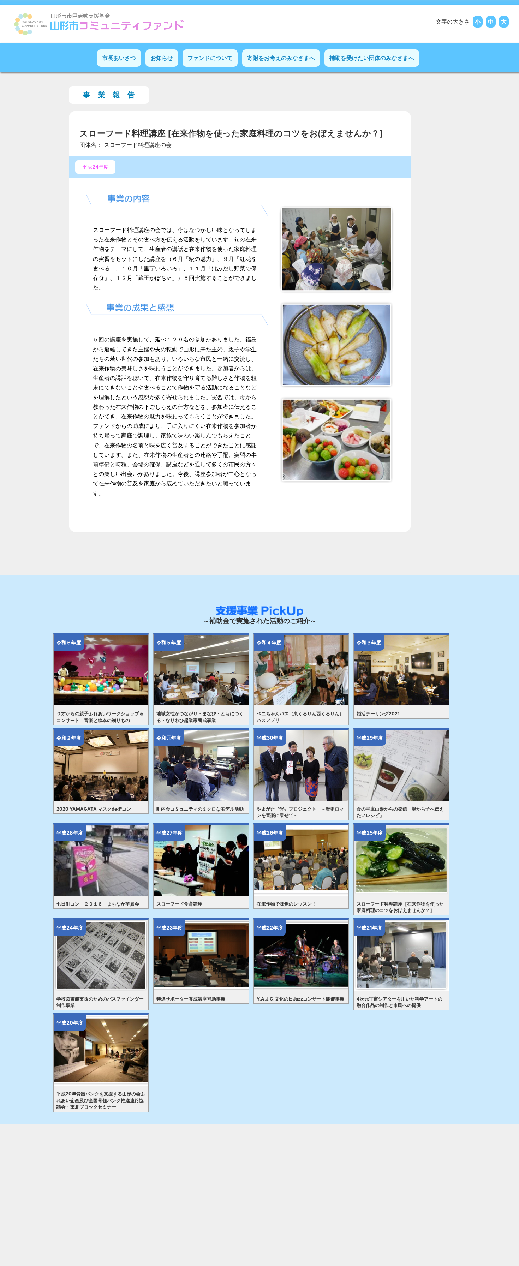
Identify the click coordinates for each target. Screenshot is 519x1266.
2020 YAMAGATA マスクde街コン (93, 809)
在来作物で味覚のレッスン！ (286, 904)
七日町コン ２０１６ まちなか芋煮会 (97, 904)
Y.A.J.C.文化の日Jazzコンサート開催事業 (300, 999)
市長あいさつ (119, 57)
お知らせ (161, 57)
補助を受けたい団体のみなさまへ (371, 57)
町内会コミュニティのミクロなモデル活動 (200, 809)
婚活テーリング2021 (378, 713)
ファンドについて (210, 57)
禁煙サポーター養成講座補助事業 (190, 999)
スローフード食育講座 (179, 904)
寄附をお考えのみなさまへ (281, 57)
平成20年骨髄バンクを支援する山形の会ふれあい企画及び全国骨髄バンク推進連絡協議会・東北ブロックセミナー (100, 1100)
